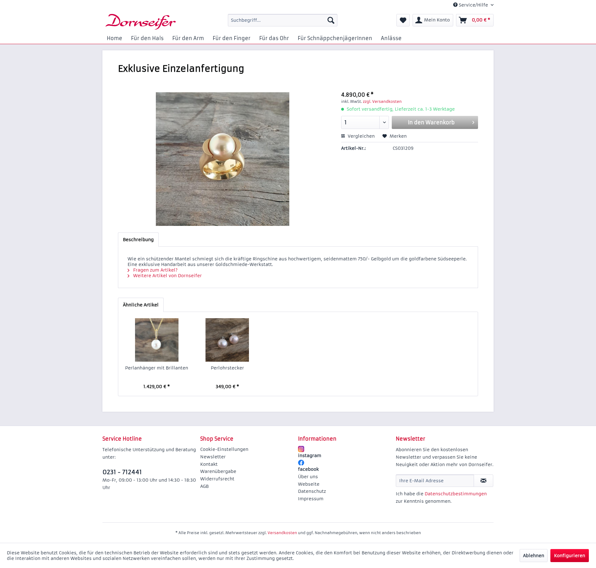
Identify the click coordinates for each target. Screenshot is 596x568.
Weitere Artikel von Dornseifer (167, 275)
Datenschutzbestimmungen (456, 494)
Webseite (308, 484)
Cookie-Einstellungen (224, 449)
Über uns (308, 476)
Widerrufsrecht (217, 479)
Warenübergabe (218, 471)
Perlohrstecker (227, 368)
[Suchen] (330, 20)
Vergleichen (360, 136)
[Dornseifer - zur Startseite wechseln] (141, 22)
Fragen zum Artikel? (155, 270)
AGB (204, 486)
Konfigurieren (569, 555)
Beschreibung (138, 239)
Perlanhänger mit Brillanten (156, 368)
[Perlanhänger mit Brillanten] (156, 340)
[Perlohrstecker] (227, 340)
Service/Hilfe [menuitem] (473, 5)
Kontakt (209, 464)
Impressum (310, 499)
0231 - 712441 (122, 472)
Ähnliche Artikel (141, 305)
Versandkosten (282, 532)
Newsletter (213, 457)
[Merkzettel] (403, 20)
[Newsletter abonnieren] (483, 480)
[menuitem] (282, 20)
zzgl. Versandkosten (382, 101)
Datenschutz (312, 491)
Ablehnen (533, 555)
